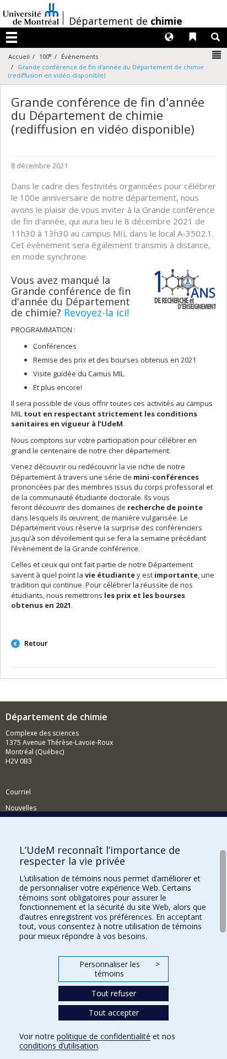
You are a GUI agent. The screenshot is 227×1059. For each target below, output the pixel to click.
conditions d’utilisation (58, 1045)
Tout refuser (113, 993)
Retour (35, 643)
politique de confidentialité (103, 1036)
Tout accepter (114, 1012)
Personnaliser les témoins (119, 969)
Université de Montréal (31, 14)
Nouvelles (21, 808)
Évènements (79, 56)
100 (45, 56)
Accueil (19, 56)
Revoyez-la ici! (96, 312)
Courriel (18, 792)
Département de (125, 21)
